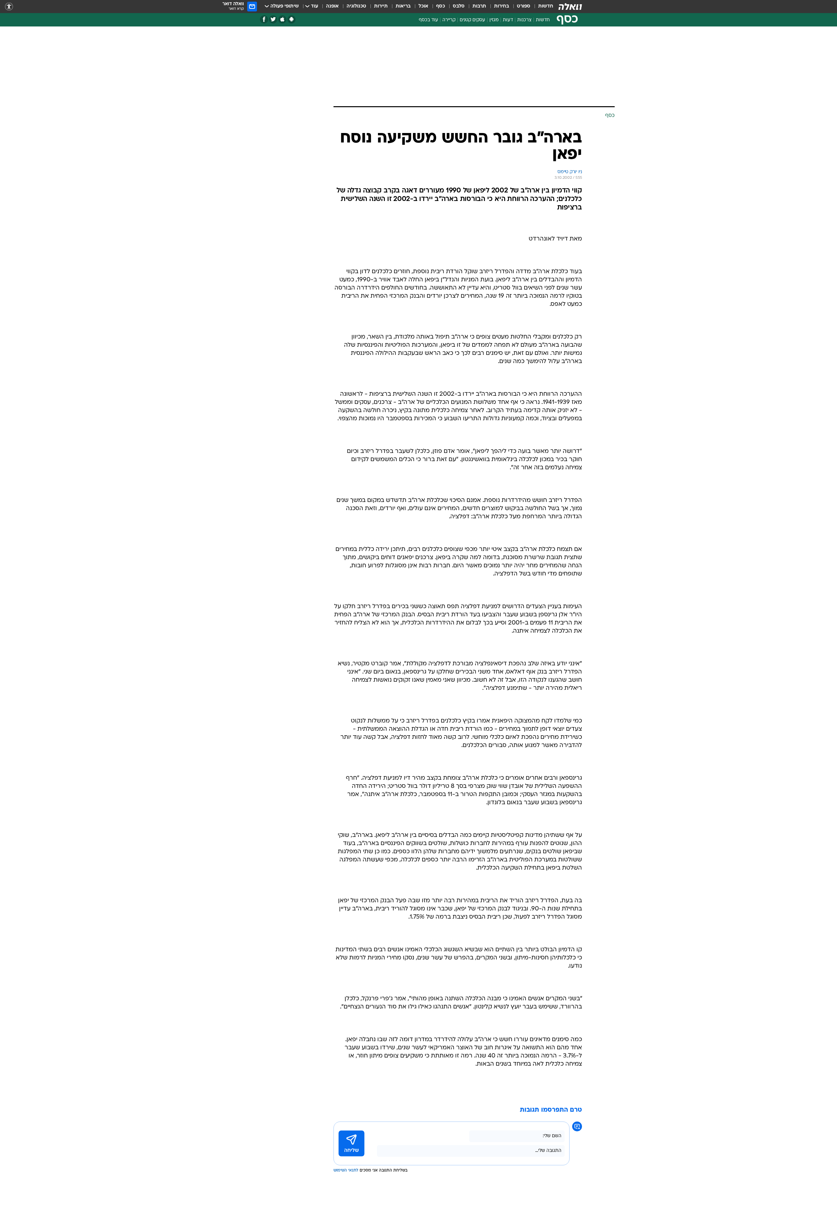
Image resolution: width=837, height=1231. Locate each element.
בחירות (501, 6)
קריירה (448, 20)
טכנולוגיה (356, 6)
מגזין (494, 20)
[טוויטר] (273, 19)
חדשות (545, 6)
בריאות (403, 6)
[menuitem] (541, 6)
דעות (508, 20)
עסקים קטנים (472, 20)
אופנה (332, 6)
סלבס (459, 6)
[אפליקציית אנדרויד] (291, 19)
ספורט (523, 6)
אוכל (423, 6)
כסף (440, 6)
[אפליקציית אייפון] (282, 19)
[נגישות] (9, 7)
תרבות (479, 6)
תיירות (381, 6)
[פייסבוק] (264, 19)
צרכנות (524, 20)
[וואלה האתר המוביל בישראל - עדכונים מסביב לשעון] (570, 6)
